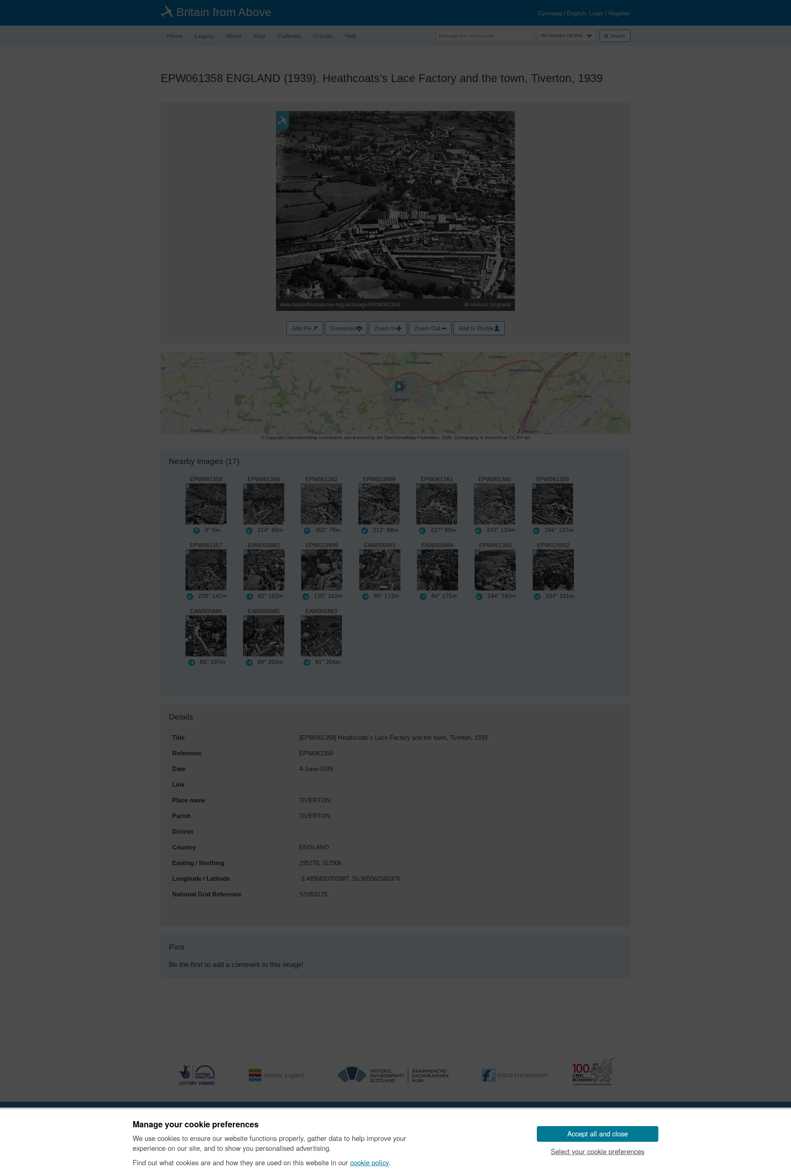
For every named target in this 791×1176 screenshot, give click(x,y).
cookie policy (369, 1162)
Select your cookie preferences (597, 1151)
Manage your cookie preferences (196, 1124)
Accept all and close (597, 1133)
